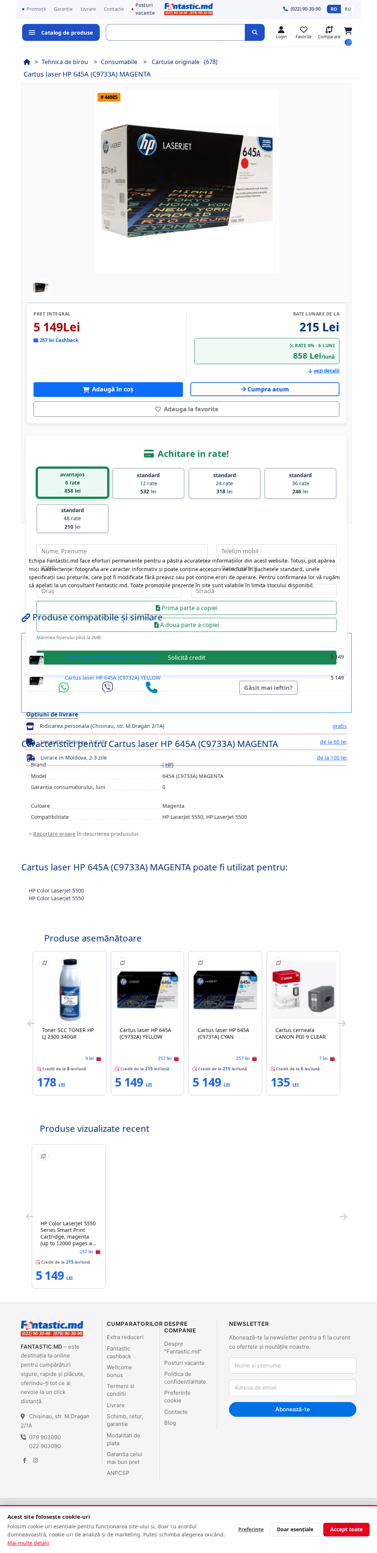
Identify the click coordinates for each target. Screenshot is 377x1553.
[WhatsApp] (66, 688)
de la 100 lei (332, 757)
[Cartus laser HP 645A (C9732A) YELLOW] (147, 990)
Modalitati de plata (123, 1439)
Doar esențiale (295, 1529)
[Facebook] (24, 1460)
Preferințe (251, 1529)
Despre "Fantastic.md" (183, 1347)
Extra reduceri (125, 1337)
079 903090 (45, 1437)
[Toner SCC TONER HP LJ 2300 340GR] (69, 990)
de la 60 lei (333, 741)
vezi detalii (326, 370)
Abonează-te (292, 1409)
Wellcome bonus (119, 1371)
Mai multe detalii (28, 1542)
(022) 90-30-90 (305, 9)
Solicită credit (186, 658)
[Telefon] (152, 688)
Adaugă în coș (112, 389)
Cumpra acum (268, 389)
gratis (339, 725)
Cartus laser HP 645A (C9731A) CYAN (109, 656)
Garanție (63, 9)
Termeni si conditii (120, 1390)
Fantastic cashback (119, 1352)
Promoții (36, 9)
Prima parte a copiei (189, 608)
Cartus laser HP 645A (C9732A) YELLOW (113, 677)
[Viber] (109, 688)
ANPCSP (118, 1472)
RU (348, 9)
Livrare (88, 9)
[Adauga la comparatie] (44, 962)
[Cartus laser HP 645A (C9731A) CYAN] (225, 990)
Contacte (114, 9)
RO (334, 9)
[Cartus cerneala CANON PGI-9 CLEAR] (303, 990)
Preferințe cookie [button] (177, 1396)
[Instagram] (35, 1460)
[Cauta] (255, 32)
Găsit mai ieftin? (268, 688)
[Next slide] (341, 1023)
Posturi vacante (145, 9)
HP (168, 764)
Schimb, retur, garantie (125, 1420)
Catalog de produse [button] (67, 32)
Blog (170, 1422)
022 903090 (45, 1446)
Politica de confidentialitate (185, 1377)
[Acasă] (27, 62)
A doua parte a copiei (189, 625)
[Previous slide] (31, 1023)
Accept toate (346, 1529)
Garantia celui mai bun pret (124, 1458)
